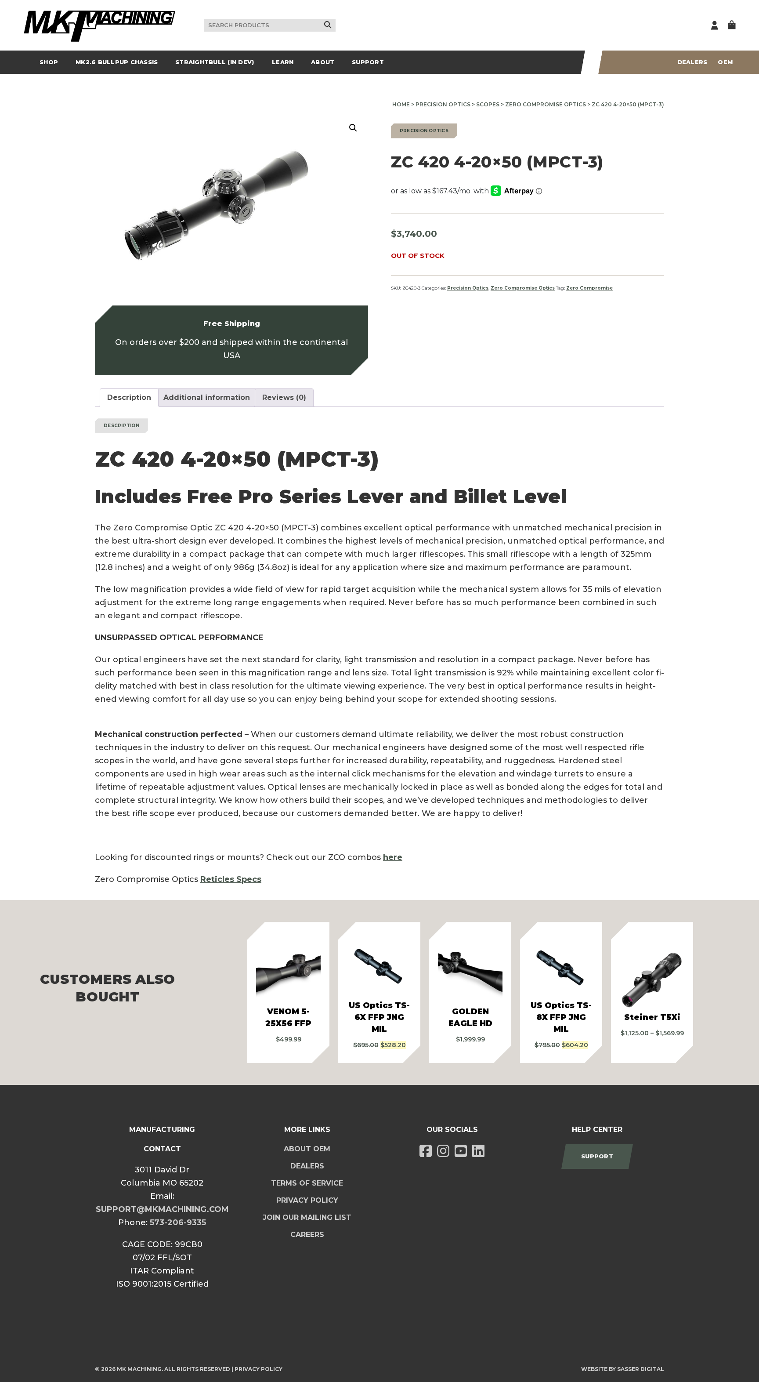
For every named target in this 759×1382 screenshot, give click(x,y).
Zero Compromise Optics (545, 104)
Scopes (487, 104)
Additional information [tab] (206, 397)
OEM (725, 61)
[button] (353, 128)
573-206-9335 (178, 1222)
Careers (307, 1234)
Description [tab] (129, 397)
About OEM (307, 1149)
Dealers (692, 61)
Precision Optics (443, 104)
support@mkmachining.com (162, 1209)
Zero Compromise (589, 288)
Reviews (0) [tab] (284, 397)
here (392, 857)
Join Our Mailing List (307, 1217)
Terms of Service (307, 1183)
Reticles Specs (230, 879)
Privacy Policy (307, 1200)
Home (401, 104)
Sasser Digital (640, 1369)
